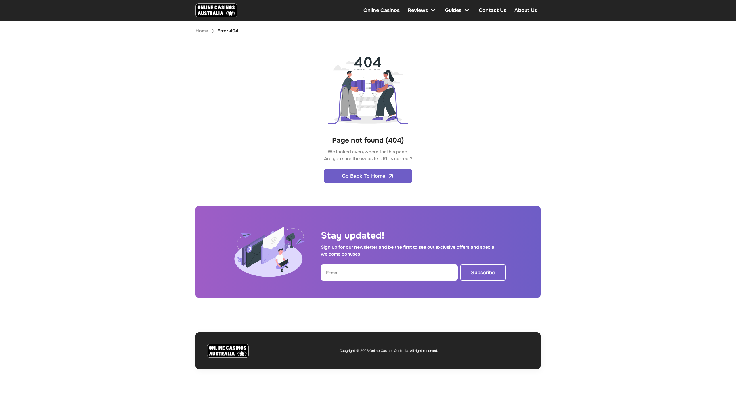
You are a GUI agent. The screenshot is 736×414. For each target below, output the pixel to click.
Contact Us (492, 10)
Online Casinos (381, 10)
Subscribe (483, 272)
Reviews (418, 10)
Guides (453, 10)
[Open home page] (216, 10)
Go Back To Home (363, 176)
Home (201, 31)
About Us (525, 10)
